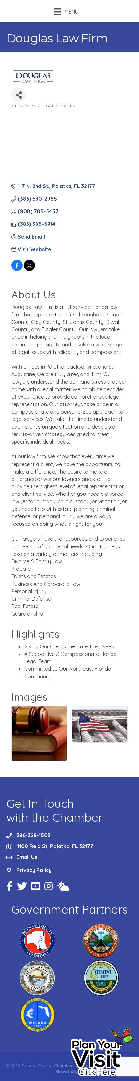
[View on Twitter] (29, 269)
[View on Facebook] (17, 269)
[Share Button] (18, 94)
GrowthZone (69, 1071)
